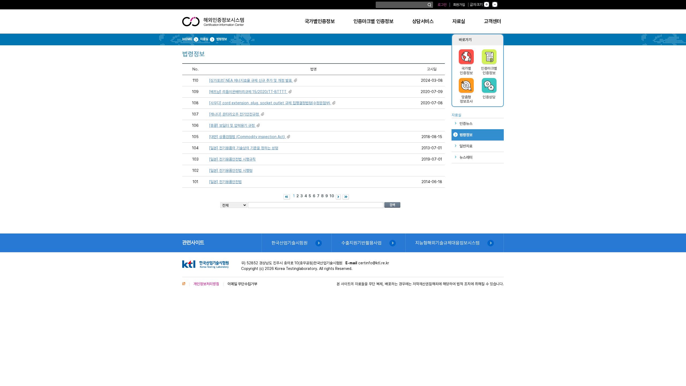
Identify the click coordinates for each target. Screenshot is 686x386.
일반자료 (466, 146)
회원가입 (459, 5)
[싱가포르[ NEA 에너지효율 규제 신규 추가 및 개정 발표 (251, 80)
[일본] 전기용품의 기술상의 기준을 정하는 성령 (243, 148)
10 (332, 196)
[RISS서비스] (183, 284)
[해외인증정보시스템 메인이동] (213, 23)
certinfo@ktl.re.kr (373, 263)
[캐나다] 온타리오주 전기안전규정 (234, 114)
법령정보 (466, 135)
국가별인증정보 (320, 21)
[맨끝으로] (345, 196)
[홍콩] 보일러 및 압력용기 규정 (232, 125)
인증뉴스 (466, 123)
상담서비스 (423, 21)
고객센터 (492, 21)
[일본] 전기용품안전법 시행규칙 (232, 159)
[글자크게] (490, 5)
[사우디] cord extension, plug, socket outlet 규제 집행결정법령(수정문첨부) (270, 103)
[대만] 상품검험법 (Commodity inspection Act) (247, 137)
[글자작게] (500, 5)
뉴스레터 (466, 157)
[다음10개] (338, 196)
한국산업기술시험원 (289, 243)
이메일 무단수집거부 (242, 284)
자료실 (458, 21)
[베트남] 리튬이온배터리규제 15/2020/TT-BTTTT (248, 92)
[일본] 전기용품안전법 (225, 182)
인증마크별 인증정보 (373, 21)
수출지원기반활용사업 (361, 243)
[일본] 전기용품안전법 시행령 (230, 170)
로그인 (442, 5)
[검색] (429, 5)
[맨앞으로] (287, 196)
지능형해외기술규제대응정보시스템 (447, 243)
